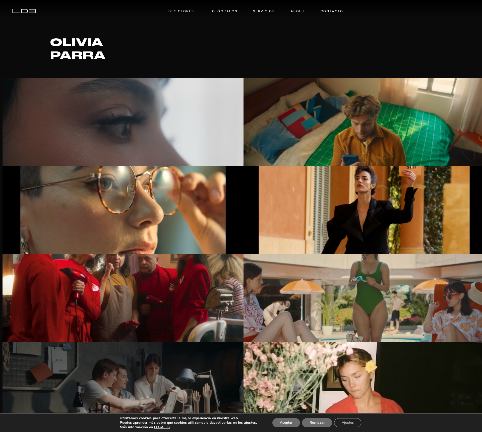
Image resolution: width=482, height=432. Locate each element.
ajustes (250, 422)
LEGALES (162, 427)
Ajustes (348, 422)
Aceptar (286, 422)
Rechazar (317, 422)
